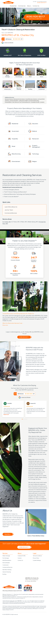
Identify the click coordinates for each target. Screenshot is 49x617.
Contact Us (36, 6)
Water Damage (6, 555)
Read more (6, 414)
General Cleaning (7, 572)
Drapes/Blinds (8, 102)
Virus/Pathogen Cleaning (31, 99)
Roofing (4, 574)
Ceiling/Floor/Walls (23, 100)
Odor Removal (15, 102)
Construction (6, 565)
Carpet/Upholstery (14, 100)
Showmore (5, 325)
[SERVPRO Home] (8, 2)
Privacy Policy (36, 558)
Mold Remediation (7, 560)
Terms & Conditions (37, 555)
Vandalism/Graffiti (35, 102)
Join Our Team (9, 210)
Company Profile (21, 555)
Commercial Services (11, 213)
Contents (42, 102)
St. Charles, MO (7, 222)
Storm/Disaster (6, 562)
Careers (20, 558)
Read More (7, 534)
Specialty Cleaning (7, 569)
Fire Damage (6, 558)
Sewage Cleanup (9, 99)
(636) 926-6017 (41, 2)
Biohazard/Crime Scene (19, 99)
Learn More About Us (11, 207)
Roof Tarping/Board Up (24, 102)
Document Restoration (33, 100)
